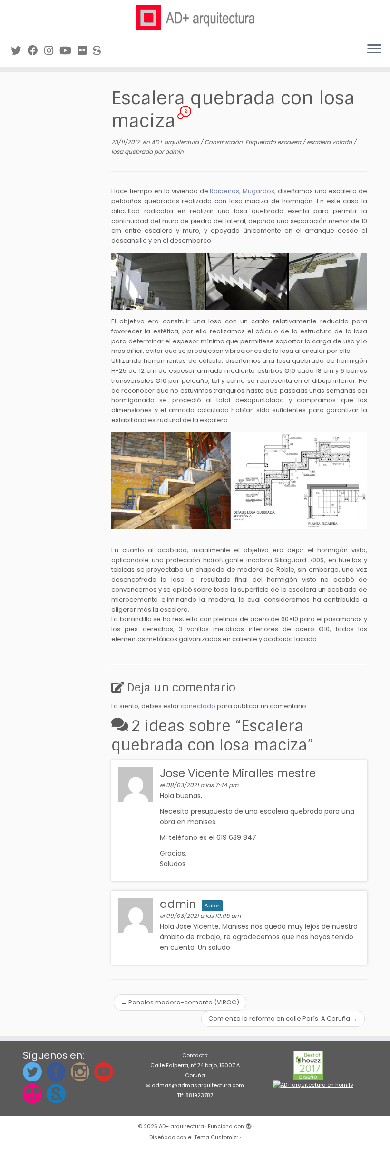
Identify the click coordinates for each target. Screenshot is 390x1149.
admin (174, 151)
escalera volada (330, 142)
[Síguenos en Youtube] (68, 50)
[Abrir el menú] (374, 50)
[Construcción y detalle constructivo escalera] (239, 480)
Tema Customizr (216, 1137)
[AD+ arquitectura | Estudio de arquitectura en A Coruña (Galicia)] (195, 17)
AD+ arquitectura (175, 142)
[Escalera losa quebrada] (239, 281)
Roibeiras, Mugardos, (243, 190)
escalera (289, 142)
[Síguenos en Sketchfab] (100, 50)
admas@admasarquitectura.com (198, 1085)
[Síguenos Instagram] (51, 50)
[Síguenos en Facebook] (36, 50)
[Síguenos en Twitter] (19, 50)
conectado (198, 706)
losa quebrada (132, 151)
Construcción (224, 142)
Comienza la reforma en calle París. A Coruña (283, 1018)
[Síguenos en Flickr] (85, 50)
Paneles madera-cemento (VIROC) (180, 1002)
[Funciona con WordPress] (248, 1124)
